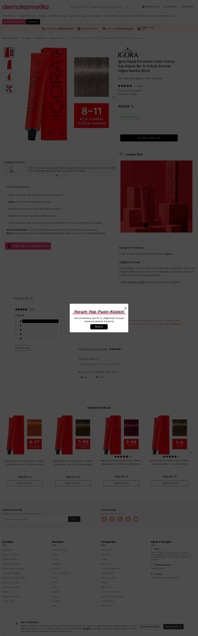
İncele (99, 326)
